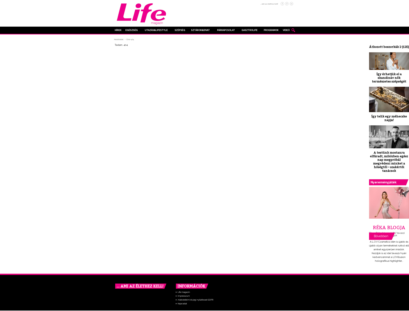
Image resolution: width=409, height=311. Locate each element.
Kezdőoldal (118, 39)
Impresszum (184, 296)
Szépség (180, 30)
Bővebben (382, 236)
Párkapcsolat (226, 30)
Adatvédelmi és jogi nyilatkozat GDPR (195, 300)
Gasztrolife (250, 30)
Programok (271, 30)
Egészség (131, 30)
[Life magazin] (141, 13)
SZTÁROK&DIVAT (200, 30)
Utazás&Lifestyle (156, 30)
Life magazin (184, 292)
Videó (286, 30)
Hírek (118, 30)
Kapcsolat (182, 303)
